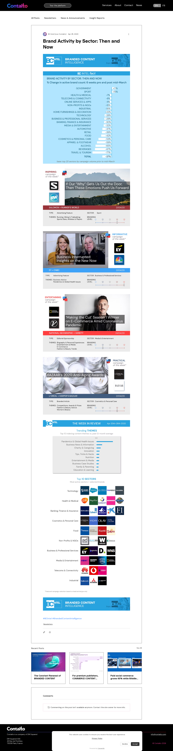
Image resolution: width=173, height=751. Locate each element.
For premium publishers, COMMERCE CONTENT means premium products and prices (86, 677)
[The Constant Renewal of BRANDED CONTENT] (48, 661)
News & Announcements (73, 18)
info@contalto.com (158, 734)
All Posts (35, 18)
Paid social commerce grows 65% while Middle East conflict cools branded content (124, 677)
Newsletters (50, 18)
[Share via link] (44, 632)
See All (139, 648)
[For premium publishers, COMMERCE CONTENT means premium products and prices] (87, 661)
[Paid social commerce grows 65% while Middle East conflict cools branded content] (125, 661)
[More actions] (128, 34)
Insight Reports (97, 18)
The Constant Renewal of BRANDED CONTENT (47, 677)
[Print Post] (50, 632)
